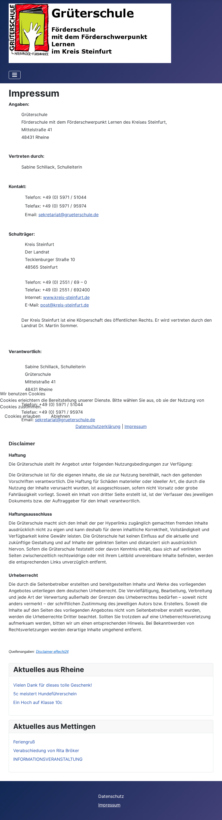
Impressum (136, 426)
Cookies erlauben (22, 416)
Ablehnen (60, 416)
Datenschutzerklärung (98, 426)
